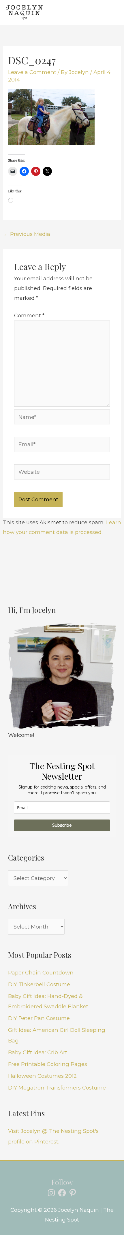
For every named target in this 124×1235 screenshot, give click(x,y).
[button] (89, 12)
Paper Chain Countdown (41, 972)
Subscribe (62, 825)
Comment (29, 315)
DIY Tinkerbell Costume (39, 984)
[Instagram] (51, 1192)
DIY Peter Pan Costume (39, 1018)
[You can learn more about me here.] (62, 676)
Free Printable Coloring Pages (47, 1064)
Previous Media (26, 234)
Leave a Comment (32, 72)
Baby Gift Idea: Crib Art (37, 1052)
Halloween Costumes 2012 (42, 1076)
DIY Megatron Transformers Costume (57, 1087)
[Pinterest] (72, 1192)
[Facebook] (62, 1192)
